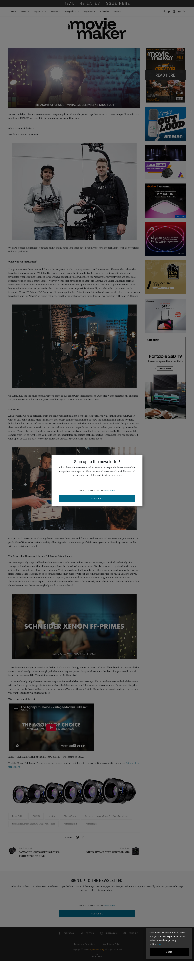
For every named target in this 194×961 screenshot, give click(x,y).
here (159, 944)
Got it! (169, 952)
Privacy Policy (109, 491)
